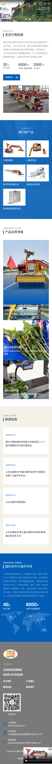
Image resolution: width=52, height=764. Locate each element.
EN (49, 4)
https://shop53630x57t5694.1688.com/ (24, 743)
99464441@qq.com (16, 726)
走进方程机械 (14, 34)
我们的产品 (25, 132)
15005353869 (12, 670)
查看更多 (9, 77)
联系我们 (30, 687)
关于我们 (7, 681)
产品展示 (30, 681)
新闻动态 (11, 419)
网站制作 (21, 758)
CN (45, 4)
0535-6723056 (13, 674)
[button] (22, 19)
